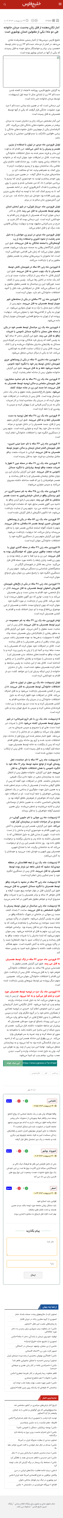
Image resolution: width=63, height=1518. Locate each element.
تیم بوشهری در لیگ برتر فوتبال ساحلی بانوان (38, 1480)
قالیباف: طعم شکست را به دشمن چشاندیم (38, 1422)
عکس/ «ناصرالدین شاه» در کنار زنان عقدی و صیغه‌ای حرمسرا (34, 1367)
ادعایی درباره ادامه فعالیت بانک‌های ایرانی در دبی (35, 1470)
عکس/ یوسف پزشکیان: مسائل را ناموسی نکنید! (37, 1427)
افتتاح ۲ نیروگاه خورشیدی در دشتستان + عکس (36, 1484)
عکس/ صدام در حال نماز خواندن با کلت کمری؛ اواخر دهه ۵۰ (32, 1446)
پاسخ (9, 1101)
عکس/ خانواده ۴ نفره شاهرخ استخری (41, 1378)
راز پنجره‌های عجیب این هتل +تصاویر (41, 1324)
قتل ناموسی (36, 1073)
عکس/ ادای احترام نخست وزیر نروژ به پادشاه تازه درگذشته (35, 1434)
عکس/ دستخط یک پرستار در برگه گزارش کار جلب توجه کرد (33, 1464)
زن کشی (55, 1073)
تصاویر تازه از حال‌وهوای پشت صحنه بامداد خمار (36, 1314)
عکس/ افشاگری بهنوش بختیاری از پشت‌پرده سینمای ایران (32, 1355)
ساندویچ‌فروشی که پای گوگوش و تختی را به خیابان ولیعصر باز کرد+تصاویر (35, 1411)
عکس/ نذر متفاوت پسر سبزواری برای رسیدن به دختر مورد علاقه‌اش (34, 1330)
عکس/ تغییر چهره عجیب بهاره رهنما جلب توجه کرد (35, 1382)
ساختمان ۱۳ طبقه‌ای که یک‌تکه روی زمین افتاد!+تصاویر (33, 1387)
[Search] (4, 5)
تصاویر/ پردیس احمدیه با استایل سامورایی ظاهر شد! (34, 1360)
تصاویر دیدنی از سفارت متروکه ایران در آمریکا (37, 1440)
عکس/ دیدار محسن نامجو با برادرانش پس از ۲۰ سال (34, 1452)
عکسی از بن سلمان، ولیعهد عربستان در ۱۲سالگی (36, 1346)
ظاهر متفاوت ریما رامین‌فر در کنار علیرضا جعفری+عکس (33, 1373)
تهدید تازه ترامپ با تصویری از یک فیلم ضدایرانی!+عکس (33, 1418)
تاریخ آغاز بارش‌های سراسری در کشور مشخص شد (35, 1405)
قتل (46, 1073)
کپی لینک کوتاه (13, 1063)
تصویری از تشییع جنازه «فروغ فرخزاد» (40, 1341)
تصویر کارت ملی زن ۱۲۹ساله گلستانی (41, 1351)
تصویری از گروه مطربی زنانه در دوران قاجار (38, 1319)
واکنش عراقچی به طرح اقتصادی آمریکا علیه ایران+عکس (33, 1475)
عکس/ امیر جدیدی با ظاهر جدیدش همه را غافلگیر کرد (33, 1457)
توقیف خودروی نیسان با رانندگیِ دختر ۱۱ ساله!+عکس (34, 1336)
